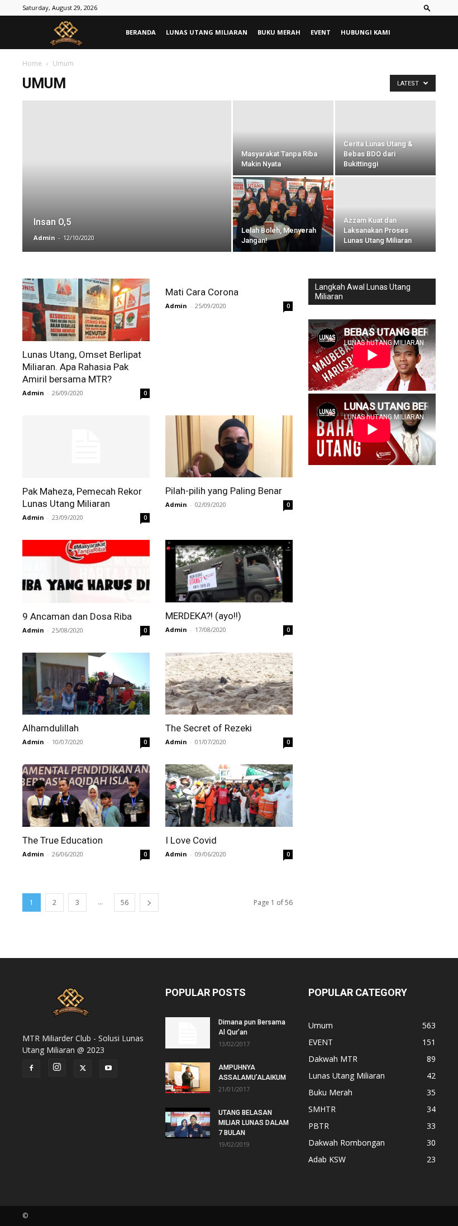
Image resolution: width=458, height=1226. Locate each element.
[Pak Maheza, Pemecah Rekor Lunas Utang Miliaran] (86, 446)
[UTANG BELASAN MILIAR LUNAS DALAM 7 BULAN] (187, 1123)
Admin (44, 237)
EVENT (321, 32)
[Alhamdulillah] (86, 684)
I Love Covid (191, 840)
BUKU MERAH (278, 32)
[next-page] (149, 902)
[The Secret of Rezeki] (229, 684)
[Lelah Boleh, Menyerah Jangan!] (283, 214)
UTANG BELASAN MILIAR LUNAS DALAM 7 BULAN (253, 1123)
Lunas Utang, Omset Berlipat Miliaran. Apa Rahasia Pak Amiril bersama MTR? (81, 367)
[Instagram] (57, 1067)
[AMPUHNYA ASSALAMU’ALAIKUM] (187, 1077)
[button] (427, 7)
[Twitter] (83, 1068)
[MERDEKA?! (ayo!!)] (229, 571)
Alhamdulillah (50, 728)
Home (32, 63)
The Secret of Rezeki (208, 728)
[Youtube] (108, 1068)
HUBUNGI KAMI (365, 32)
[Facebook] (31, 1068)
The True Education (62, 840)
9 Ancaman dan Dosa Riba (77, 616)
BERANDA (141, 32)
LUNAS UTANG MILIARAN (206, 32)
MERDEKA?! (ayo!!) (203, 615)
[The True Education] (86, 795)
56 (124, 902)
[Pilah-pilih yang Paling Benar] (229, 446)
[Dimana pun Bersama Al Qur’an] (187, 1032)
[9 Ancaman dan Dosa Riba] (86, 571)
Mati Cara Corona (201, 292)
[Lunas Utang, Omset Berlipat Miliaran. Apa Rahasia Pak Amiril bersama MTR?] (86, 310)
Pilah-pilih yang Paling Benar (223, 490)
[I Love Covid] (229, 795)
